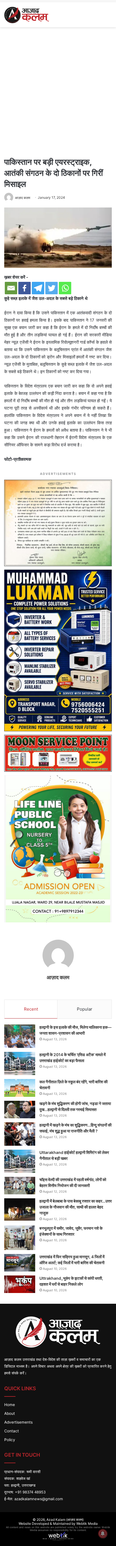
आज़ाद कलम (58, 977)
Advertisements (18, 1422)
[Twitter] (51, 288)
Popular (84, 1009)
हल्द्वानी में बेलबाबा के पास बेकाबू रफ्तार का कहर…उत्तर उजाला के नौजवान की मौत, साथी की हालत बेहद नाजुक (75, 1207)
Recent (31, 1009)
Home (9, 1404)
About (9, 1413)
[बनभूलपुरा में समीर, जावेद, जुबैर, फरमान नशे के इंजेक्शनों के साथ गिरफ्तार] (19, 1237)
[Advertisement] (58, 91)
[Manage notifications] (102, 1533)
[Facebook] (24, 288)
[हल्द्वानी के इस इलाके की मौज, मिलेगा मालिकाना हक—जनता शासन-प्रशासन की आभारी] (19, 1036)
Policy (9, 1439)
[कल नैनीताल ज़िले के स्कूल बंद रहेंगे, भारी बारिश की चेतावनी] (19, 1088)
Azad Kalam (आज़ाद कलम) (65, 1519)
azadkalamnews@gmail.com (38, 1499)
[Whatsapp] (65, 288)
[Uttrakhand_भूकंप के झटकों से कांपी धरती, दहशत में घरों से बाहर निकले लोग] (19, 1284)
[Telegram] (38, 288)
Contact (11, 1431)
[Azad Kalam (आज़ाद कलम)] (26, 14)
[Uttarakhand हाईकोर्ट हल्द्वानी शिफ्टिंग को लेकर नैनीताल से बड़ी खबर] (19, 1161)
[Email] (11, 288)
